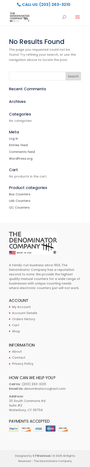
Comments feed (22, 152)
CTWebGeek (42, 456)
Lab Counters (19, 201)
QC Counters (19, 207)
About (17, 351)
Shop (16, 331)
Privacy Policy (22, 364)
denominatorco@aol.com (45, 389)
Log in (13, 138)
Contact (18, 357)
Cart (15, 325)
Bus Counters (19, 194)
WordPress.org (21, 158)
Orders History (23, 319)
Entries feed (18, 145)
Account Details (24, 313)
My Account (21, 307)
